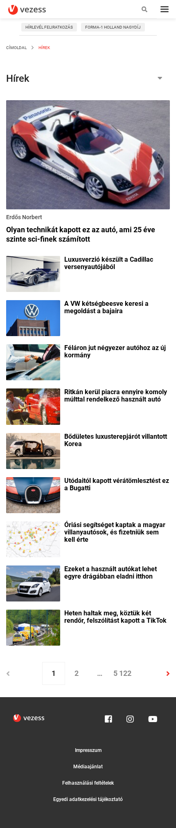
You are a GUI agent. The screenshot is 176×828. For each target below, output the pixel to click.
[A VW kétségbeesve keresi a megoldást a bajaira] (33, 318)
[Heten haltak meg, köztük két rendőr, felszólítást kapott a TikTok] (33, 627)
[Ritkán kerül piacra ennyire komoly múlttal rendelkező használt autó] (33, 406)
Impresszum (88, 750)
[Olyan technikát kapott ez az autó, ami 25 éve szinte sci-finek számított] (88, 156)
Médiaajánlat (88, 767)
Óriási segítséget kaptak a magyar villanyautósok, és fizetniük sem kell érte (114, 532)
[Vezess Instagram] (130, 717)
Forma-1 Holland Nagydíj (113, 27)
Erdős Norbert (24, 217)
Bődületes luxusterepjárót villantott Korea (115, 440)
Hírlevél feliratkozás (49, 27)
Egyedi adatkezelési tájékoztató (88, 799)
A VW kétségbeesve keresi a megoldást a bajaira (106, 307)
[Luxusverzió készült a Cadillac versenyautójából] (33, 273)
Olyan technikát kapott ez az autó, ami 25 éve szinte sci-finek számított (80, 234)
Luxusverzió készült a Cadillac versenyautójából (108, 263)
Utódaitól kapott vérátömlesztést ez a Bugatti (116, 484)
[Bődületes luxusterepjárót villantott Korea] (33, 450)
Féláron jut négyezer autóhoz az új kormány (115, 351)
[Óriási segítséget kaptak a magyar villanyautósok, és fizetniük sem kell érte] (33, 538)
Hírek (44, 47)
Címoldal (16, 47)
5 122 (122, 673)
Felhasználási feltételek (88, 783)
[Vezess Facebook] (108, 717)
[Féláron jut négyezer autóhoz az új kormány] (33, 362)
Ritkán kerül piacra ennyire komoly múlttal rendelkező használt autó (115, 395)
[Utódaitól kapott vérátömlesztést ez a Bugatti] (33, 494)
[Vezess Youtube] (152, 717)
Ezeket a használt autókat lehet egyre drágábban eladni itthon (110, 572)
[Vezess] (34, 10)
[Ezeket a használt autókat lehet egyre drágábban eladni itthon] (33, 583)
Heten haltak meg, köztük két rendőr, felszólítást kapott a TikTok (115, 617)
